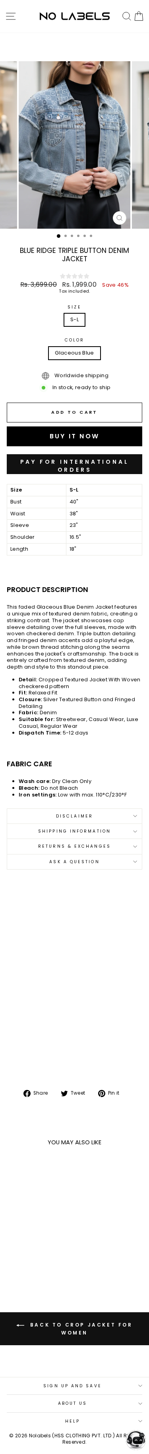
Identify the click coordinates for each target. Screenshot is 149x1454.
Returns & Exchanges (74, 846)
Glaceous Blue (74, 353)
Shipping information (74, 831)
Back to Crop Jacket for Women (79, 1328)
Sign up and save (72, 1386)
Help (72, 1421)
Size (74, 307)
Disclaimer (74, 816)
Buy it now (74, 464)
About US (72, 1403)
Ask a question (74, 862)
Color (74, 340)
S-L (74, 319)
